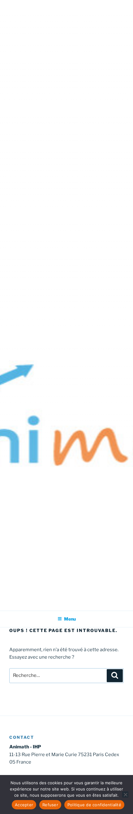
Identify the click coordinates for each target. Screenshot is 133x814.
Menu (70, 618)
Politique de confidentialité (94, 804)
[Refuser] (125, 794)
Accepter (24, 804)
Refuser (50, 804)
